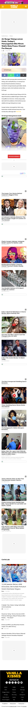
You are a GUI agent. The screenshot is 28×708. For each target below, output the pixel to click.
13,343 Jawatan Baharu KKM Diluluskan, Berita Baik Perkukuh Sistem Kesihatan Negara (14, 586)
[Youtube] (18, 682)
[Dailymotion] (21, 682)
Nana (3, 591)
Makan (11, 36)
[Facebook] (7, 682)
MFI (2, 609)
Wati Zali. (18, 111)
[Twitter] (13, 682)
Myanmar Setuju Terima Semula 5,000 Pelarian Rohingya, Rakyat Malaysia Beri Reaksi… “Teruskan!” (13, 615)
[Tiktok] (15, 682)
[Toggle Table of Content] (22, 70)
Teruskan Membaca (14, 156)
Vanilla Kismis (5, 36)
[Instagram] (10, 682)
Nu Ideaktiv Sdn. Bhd (13, 706)
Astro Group (24, 706)
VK (3, 50)
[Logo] (14, 6)
